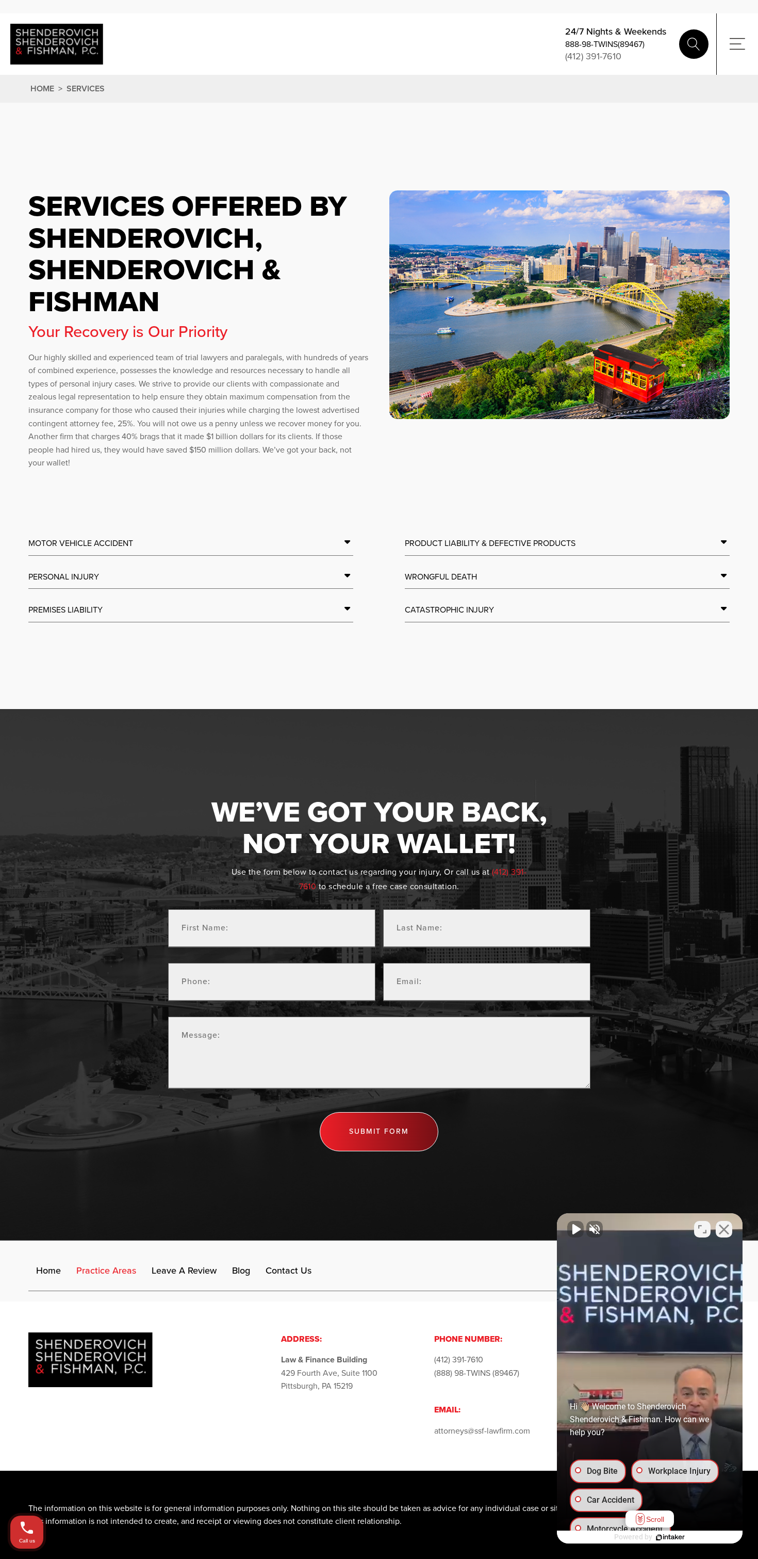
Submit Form (379, 1131)
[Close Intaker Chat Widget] (724, 1229)
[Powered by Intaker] (670, 1537)
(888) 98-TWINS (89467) (476, 1373)
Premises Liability (65, 610)
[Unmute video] (575, 1229)
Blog (241, 1270)
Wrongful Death (441, 577)
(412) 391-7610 (593, 56)
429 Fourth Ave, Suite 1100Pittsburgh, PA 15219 (329, 1373)
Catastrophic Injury (449, 610)
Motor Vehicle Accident (80, 543)
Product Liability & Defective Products (490, 543)
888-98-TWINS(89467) (605, 44)
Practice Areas (106, 1270)
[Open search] (693, 44)
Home (42, 88)
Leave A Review (184, 1270)
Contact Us (288, 1270)
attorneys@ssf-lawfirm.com (482, 1431)
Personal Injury (63, 577)
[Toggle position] (702, 1229)
